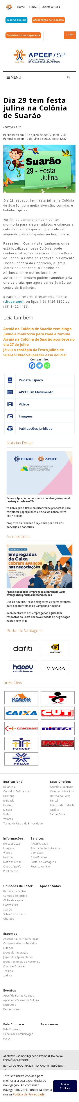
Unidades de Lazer (17, 886)
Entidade (8, 800)
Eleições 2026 (11, 843)
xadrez (7, 975)
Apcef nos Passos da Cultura (21, 1000)
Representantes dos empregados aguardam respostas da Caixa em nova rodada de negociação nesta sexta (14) (38, 617)
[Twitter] (39, 365)
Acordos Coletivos (61, 787)
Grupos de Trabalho (62, 805)
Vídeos (24, 404)
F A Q (6, 1038)
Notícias (8, 857)
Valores (8, 819)
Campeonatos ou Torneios (20, 943)
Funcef (54, 800)
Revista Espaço (31, 380)
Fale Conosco (13, 1024)
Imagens (26, 416)
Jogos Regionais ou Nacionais (21, 962)
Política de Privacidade (29, 1094)
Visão (6, 814)
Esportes (10, 933)
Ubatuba (8, 919)
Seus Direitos (60, 782)
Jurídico (54, 810)
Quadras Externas (14, 966)
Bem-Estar (37, 853)
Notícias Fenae (20, 442)
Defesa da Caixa (60, 796)
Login (70, 34)
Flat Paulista (10, 905)
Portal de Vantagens (25, 630)
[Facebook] (32, 365)
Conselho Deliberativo (17, 791)
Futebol (8, 948)
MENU (15, 77)
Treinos (8, 971)
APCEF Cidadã (39, 843)
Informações (13, 838)
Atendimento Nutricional (46, 848)
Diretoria (8, 796)
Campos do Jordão (15, 896)
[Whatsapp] (47, 365)
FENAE (33, 7)
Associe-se (49, 1024)
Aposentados (50, 886)
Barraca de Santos (14, 891)
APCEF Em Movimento (36, 392)
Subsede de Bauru (14, 914)
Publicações (10, 871)
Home (21, 7)
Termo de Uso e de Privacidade (23, 823)
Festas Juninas (12, 1009)
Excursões (9, 1005)
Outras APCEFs (51, 7)
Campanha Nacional (62, 791)
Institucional (13, 782)
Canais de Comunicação (18, 1034)
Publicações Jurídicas (35, 428)
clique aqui (13, 301)
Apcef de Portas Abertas (18, 995)
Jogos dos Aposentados (18, 957)
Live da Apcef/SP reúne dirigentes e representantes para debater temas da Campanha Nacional (39, 604)
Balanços (9, 787)
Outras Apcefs (12, 866)
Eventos (9, 990)
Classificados (39, 857)
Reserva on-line (40, 866)
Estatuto (8, 805)
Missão (7, 810)
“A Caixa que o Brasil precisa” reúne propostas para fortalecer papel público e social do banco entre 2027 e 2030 (39, 512)
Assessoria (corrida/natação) (21, 939)
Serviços (37, 838)
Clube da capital (13, 900)
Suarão (7, 909)
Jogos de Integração (15, 952)
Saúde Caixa (57, 814)
